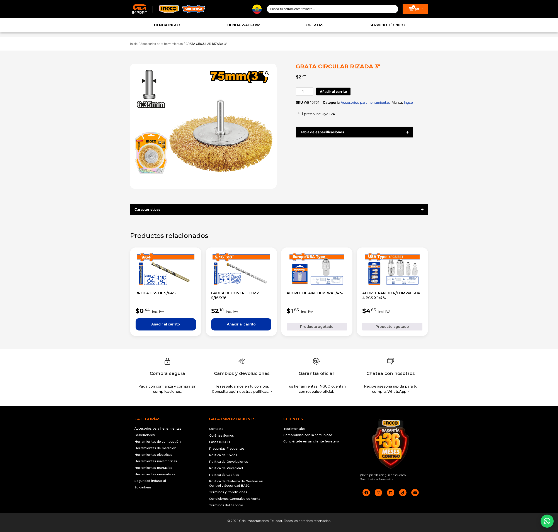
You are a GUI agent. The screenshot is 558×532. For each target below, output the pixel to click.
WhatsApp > (398, 392)
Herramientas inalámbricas (155, 461)
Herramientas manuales (153, 468)
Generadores (144, 435)
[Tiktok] (403, 492)
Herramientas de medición (155, 448)
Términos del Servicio (226, 505)
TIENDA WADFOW (243, 25)
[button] (267, 73)
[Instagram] (378, 492)
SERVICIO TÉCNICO (387, 25)
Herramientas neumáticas (154, 474)
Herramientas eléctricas (153, 455)
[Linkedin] (390, 492)
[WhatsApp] (547, 521)
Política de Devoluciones (228, 462)
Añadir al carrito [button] (166, 324)
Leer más (317, 327)
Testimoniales (294, 429)
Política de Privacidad (226, 468)
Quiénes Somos (221, 435)
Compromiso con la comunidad (307, 435)
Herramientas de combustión (157, 442)
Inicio (134, 44)
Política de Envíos (223, 455)
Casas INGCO (219, 442)
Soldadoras (142, 487)
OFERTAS (314, 25)
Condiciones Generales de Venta (234, 499)
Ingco (408, 102)
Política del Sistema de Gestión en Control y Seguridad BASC (236, 483)
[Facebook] (366, 492)
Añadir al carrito (333, 91)
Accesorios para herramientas (161, 44)
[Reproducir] (316, 458)
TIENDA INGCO (166, 25)
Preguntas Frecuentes (227, 449)
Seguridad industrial (150, 481)
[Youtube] (415, 492)
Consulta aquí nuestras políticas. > (242, 392)
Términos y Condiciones (228, 492)
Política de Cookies (224, 475)
